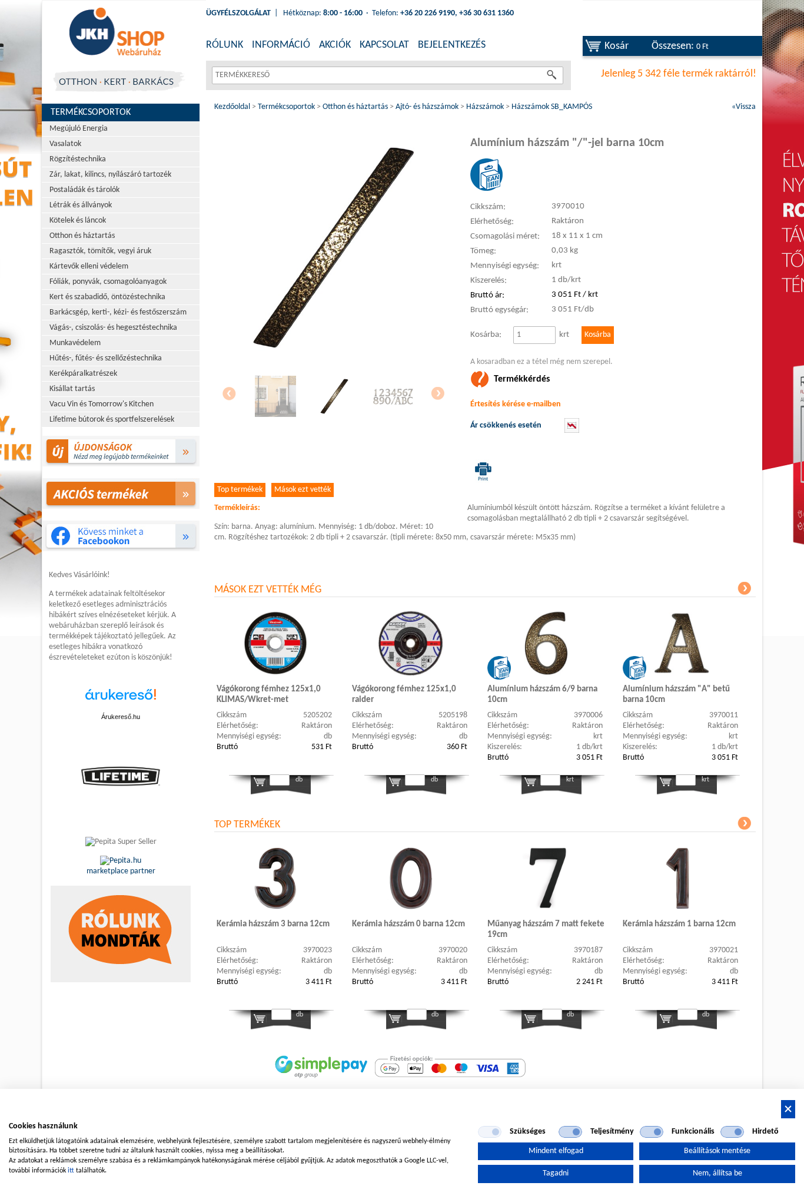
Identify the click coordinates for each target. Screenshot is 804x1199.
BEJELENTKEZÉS (452, 45)
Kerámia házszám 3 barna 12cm (273, 924)
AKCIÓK (335, 45)
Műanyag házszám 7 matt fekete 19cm (545, 929)
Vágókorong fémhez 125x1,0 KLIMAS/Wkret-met (269, 694)
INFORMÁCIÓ (281, 45)
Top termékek (240, 489)
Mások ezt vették (302, 489)
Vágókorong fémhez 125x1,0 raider (404, 694)
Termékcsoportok (91, 112)
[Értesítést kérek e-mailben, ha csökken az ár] (571, 430)
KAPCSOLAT (384, 45)
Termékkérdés (522, 379)
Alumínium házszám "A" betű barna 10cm (676, 694)
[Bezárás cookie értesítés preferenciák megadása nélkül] (788, 1109)
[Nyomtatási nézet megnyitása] (480, 471)
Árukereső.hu (120, 716)
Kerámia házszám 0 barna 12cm (408, 924)
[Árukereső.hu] (120, 700)
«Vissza (744, 106)
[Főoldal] (117, 32)
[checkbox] (489, 1132)
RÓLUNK (224, 45)
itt (71, 1170)
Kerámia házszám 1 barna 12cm (679, 924)
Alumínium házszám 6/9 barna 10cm (542, 694)
